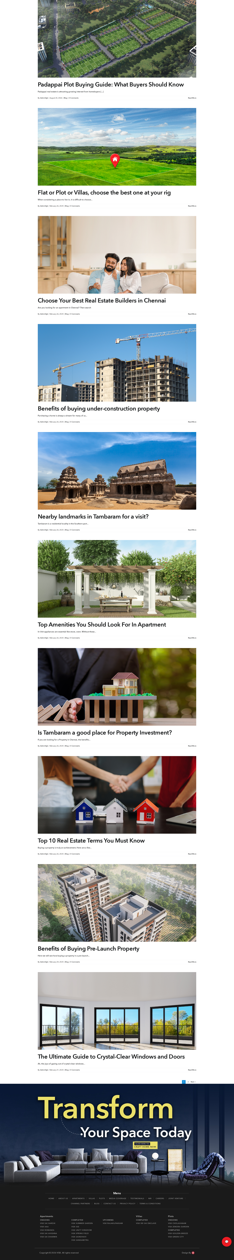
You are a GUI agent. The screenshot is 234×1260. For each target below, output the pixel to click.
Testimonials (137, 1198)
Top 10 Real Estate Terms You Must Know (91, 841)
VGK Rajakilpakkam (113, 1223)
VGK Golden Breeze (178, 1233)
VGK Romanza (47, 1230)
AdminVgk (44, 98)
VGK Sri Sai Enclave (146, 1223)
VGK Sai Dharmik (48, 1237)
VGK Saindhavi (78, 1237)
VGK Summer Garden (82, 1223)
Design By (186, 1252)
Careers (160, 1198)
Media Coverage (117, 1198)
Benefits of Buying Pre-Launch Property (88, 949)
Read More (192, 98)
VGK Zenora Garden (178, 1227)
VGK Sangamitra (80, 1240)
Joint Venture (175, 1198)
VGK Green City (176, 1237)
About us (63, 1198)
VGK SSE (75, 1227)
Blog (65, 98)
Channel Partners (80, 1203)
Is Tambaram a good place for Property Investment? (105, 733)
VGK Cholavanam (177, 1223)
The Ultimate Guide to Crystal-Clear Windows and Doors (111, 1057)
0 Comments (73, 98)
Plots (102, 1198)
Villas (92, 1198)
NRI (150, 1198)
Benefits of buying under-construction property (99, 409)
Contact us (110, 1203)
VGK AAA (44, 1227)
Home (51, 1198)
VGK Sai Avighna (48, 1233)
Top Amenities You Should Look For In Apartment (102, 625)
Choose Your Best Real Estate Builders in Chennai (102, 301)
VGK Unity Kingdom (81, 1230)
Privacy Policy (127, 1203)
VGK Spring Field (80, 1233)
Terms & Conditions (150, 1203)
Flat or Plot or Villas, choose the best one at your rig (104, 193)
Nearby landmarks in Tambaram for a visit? (93, 517)
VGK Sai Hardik (47, 1223)
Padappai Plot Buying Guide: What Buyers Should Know (111, 85)
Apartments (78, 1198)
